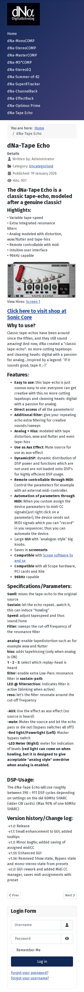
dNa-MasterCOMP (22, 55)
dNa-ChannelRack (22, 91)
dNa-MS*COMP (19, 62)
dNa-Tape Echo (19, 113)
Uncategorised (41, 166)
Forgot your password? (29, 973)
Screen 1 (33, 302)
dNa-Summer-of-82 (23, 77)
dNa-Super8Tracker (23, 84)
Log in (42, 961)
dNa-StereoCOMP (21, 48)
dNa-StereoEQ (19, 70)
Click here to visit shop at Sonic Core (36, 314)
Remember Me (28, 950)
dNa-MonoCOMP (20, 41)
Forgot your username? (30, 978)
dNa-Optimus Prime (23, 106)
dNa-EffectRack (20, 98)
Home (12, 34)
